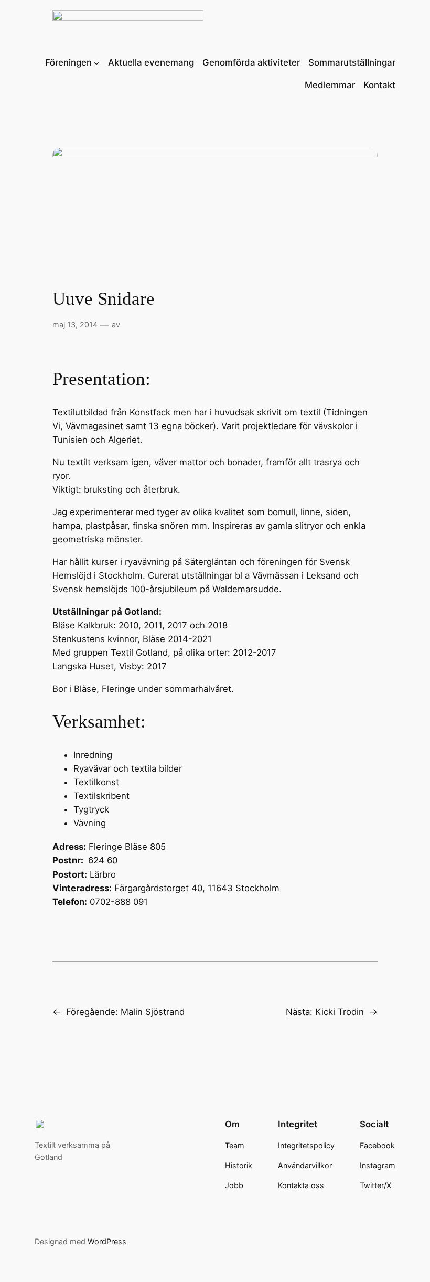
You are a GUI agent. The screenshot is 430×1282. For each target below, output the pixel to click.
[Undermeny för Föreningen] (96, 62)
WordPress (107, 1241)
